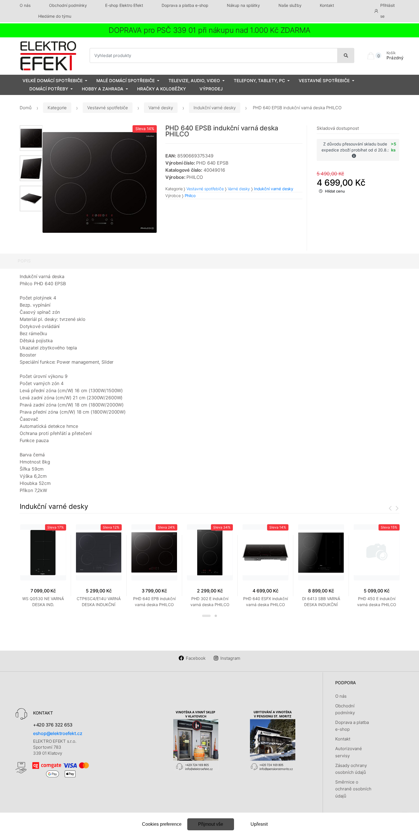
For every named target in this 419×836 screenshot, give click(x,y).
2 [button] (216, 616)
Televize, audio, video (194, 80)
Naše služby (290, 5)
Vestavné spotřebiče (324, 80)
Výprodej (211, 89)
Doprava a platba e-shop (185, 5)
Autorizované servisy (348, 752)
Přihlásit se (387, 11)
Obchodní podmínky (68, 5)
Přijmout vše (210, 824)
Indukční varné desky (215, 107)
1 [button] (206, 616)
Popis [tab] (24, 261)
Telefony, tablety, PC (259, 80)
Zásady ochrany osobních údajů (351, 769)
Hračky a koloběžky (161, 89)
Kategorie (57, 107)
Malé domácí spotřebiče (125, 80)
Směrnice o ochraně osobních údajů (353, 789)
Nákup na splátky (243, 5)
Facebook (196, 658)
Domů (26, 107)
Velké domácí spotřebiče (53, 80)
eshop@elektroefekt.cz (57, 733)
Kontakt (327, 5)
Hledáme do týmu (54, 16)
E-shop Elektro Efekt (124, 5)
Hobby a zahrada (102, 89)
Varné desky (161, 107)
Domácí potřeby (48, 89)
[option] (99, 182)
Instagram (230, 658)
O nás (25, 5)
